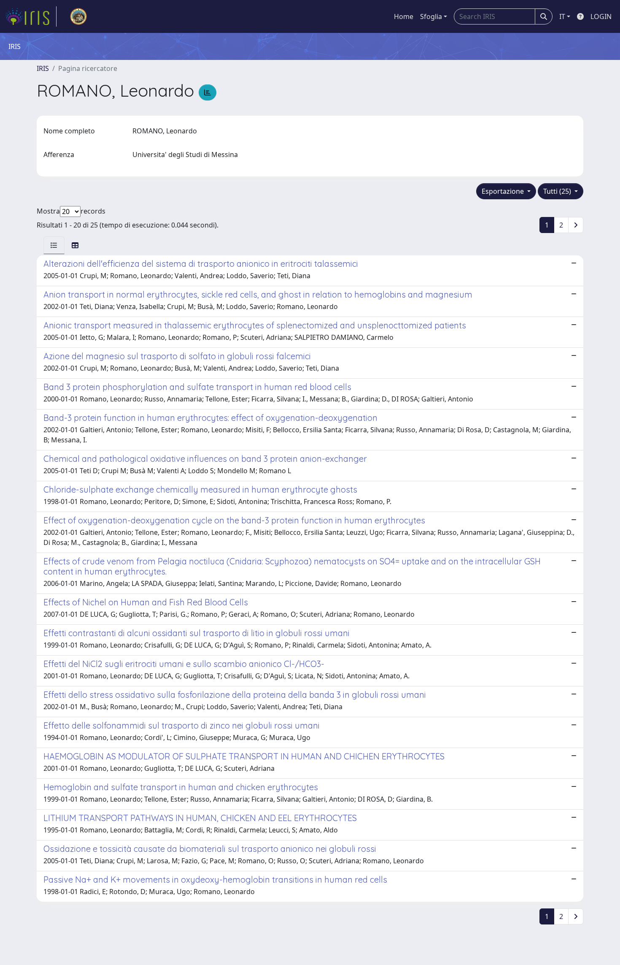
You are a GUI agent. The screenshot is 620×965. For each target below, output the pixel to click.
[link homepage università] (78, 16)
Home (403, 16)
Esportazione (504, 191)
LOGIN (601, 16)
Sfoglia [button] (431, 16)
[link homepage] (31, 16)
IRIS (43, 68)
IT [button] (562, 16)
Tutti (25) (558, 191)
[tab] (54, 245)
